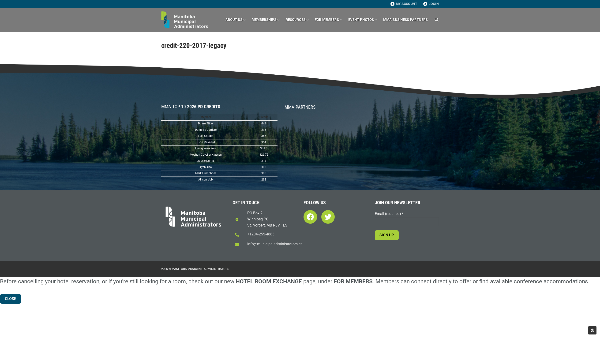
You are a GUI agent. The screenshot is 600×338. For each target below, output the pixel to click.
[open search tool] (437, 20)
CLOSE (10, 298)
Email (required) (389, 213)
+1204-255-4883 (260, 234)
